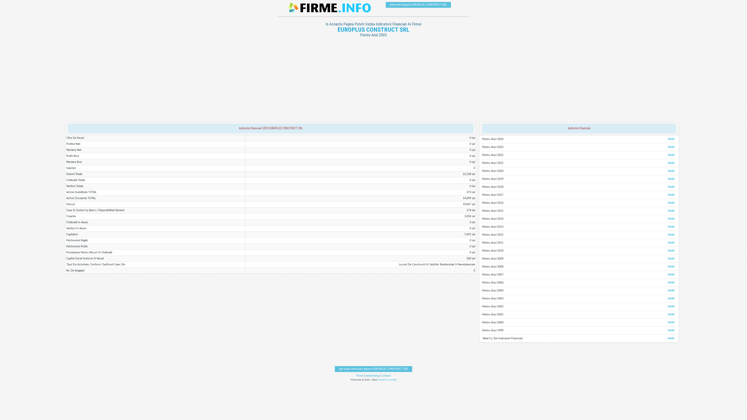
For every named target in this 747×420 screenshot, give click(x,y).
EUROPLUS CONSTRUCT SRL (373, 29)
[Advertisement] (373, 54)
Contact (386, 375)
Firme (359, 375)
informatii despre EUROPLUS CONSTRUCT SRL (418, 5)
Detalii (671, 139)
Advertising (372, 375)
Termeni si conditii (387, 380)
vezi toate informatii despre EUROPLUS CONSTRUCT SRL (373, 369)
